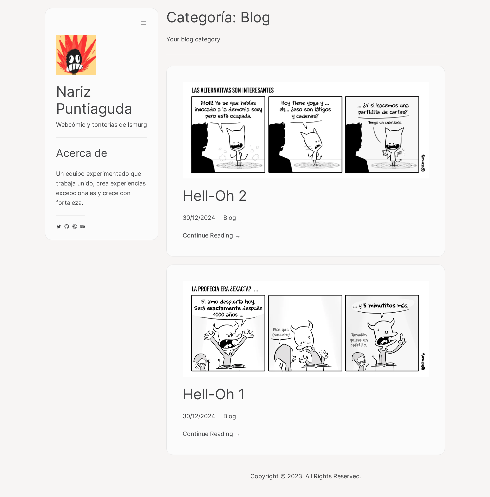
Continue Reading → (212, 235)
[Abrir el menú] (143, 23)
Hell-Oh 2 (215, 195)
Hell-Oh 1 (214, 394)
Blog (229, 217)
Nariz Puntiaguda (94, 100)
